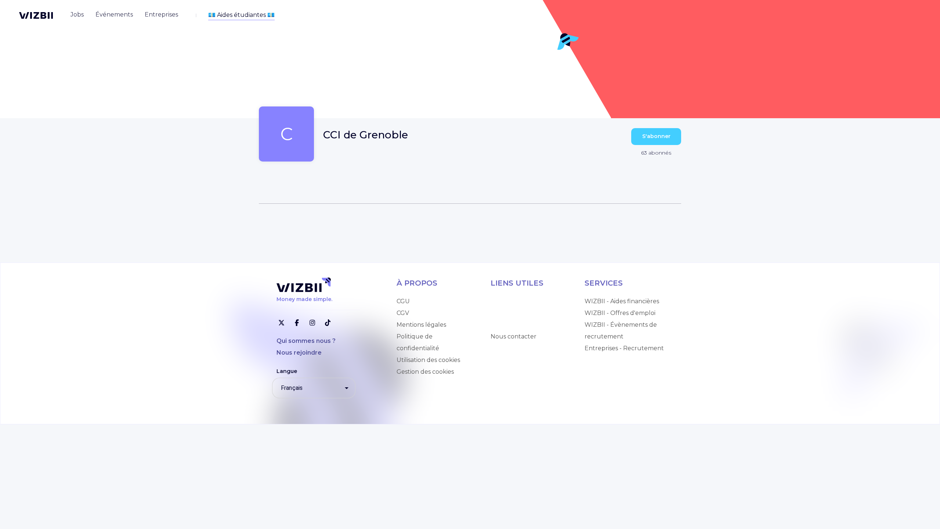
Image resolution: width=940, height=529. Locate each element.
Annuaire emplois (516, 301)
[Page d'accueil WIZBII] (36, 15)
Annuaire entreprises (521, 312)
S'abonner (656, 136)
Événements (509, 324)
